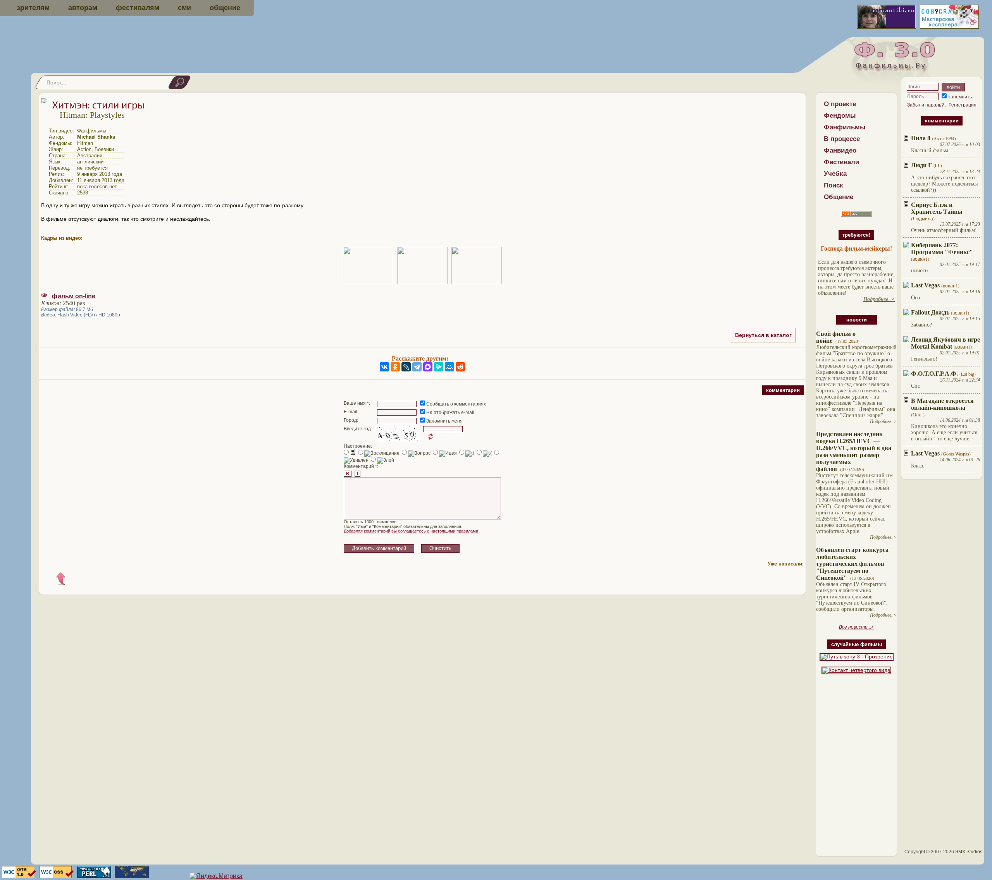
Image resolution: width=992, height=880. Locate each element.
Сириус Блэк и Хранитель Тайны (937, 208)
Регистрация (962, 105)
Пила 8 (920, 138)
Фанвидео (840, 150)
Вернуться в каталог (763, 335)
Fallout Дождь (930, 312)
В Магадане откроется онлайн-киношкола (942, 404)
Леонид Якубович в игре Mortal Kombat (945, 343)
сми (184, 8)
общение (225, 8)
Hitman (85, 143)
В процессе (842, 139)
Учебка (835, 173)
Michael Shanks (96, 137)
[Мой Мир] (449, 366)
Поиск (833, 185)
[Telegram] (417, 366)
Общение (838, 197)
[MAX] (427, 366)
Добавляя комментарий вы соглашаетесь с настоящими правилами (411, 531)
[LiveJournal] (406, 366)
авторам (82, 8)
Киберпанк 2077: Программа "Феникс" (942, 248)
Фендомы (840, 115)
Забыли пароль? (925, 105)
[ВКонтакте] (384, 366)
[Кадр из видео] (368, 265)
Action (84, 149)
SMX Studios (968, 851)
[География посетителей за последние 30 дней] (131, 876)
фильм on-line (73, 296)
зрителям (33, 8)
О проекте (840, 104)
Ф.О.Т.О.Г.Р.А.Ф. (934, 373)
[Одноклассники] (395, 366)
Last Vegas (925, 285)
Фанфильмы (845, 127)
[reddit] (460, 366)
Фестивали (841, 162)
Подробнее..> (883, 421)
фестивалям (137, 8)
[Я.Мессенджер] (438, 366)
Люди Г (921, 165)
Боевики (104, 149)
